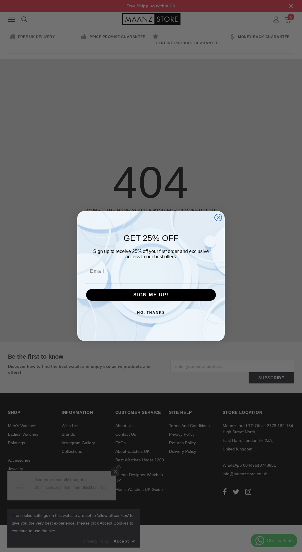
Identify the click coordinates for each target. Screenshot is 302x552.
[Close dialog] (218, 217)
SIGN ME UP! (151, 294)
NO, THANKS (151, 313)
